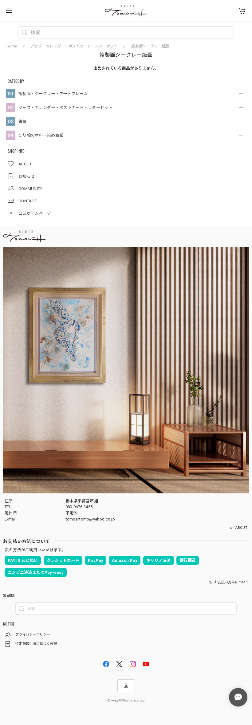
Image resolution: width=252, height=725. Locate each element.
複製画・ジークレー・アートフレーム (53, 93)
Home (11, 46)
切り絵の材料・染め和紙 (40, 135)
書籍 (22, 121)
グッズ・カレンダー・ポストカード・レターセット (65, 107)
